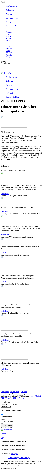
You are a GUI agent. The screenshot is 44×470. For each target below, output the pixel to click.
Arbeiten (9, 36)
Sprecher (9, 32)
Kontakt (9, 38)
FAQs (8, 40)
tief (10, 417)
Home (8, 30)
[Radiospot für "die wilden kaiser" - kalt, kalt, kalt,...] (14, 359)
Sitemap (24, 392)
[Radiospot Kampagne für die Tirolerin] (14, 272)
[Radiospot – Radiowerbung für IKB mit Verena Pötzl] (14, 223)
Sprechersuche (6, 63)
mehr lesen (5, 194)
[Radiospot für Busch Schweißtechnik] (14, 301)
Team (8, 34)
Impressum (5, 392)
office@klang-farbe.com (17, 398)
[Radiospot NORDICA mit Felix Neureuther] (14, 243)
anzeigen (14, 454)
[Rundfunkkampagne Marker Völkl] (14, 203)
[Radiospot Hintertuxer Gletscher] (14, 181)
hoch (3, 419)
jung (11, 421)
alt (2, 423)
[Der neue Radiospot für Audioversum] (14, 330)
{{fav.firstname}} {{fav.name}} (18, 458)
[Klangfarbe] (6, 73)
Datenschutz (14, 392)
